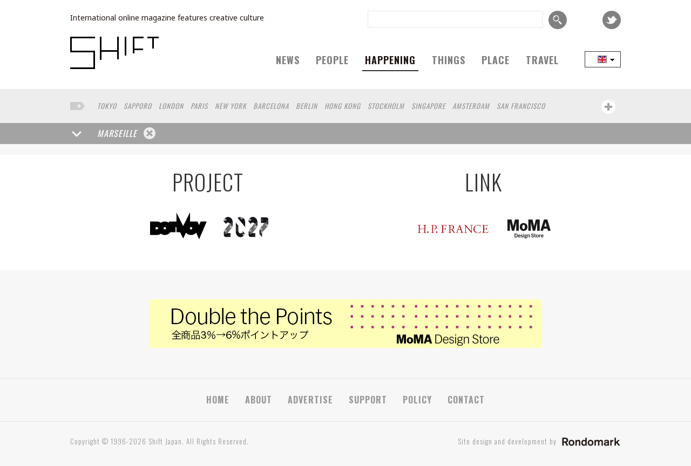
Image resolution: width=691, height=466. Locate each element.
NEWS (288, 60)
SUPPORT (368, 399)
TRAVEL (542, 60)
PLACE (496, 60)
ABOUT (258, 399)
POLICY (417, 399)
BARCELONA (271, 105)
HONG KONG (342, 105)
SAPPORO (138, 105)
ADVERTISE (310, 399)
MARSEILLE (117, 133)
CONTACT (466, 399)
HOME (217, 399)
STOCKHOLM (386, 105)
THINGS (448, 60)
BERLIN (306, 105)
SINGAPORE (428, 105)
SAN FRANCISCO (521, 105)
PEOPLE (332, 60)
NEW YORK (230, 105)
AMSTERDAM (471, 105)
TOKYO (107, 105)
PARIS (199, 105)
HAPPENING (390, 60)
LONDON (171, 105)
